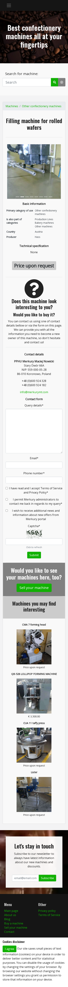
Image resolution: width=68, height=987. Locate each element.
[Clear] (61, 82)
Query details (34, 405)
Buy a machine (13, 923)
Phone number (34, 473)
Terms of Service (49, 915)
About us (10, 915)
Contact (9, 932)
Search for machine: (21, 73)
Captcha (34, 526)
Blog (7, 919)
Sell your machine (34, 587)
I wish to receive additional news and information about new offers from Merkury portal (36, 515)
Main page (11, 911)
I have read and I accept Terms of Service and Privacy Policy (35, 490)
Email (34, 458)
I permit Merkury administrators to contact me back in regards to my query (35, 502)
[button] (9, 5)
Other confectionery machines (41, 106)
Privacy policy (47, 911)
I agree (9, 949)
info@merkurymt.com (34, 392)
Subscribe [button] (47, 878)
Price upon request (34, 265)
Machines (12, 106)
